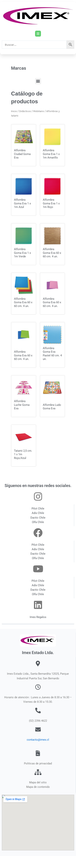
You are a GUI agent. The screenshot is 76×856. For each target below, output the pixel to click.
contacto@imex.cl (38, 739)
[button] (38, 81)
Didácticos (25, 111)
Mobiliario (38, 111)
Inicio (14, 111)
